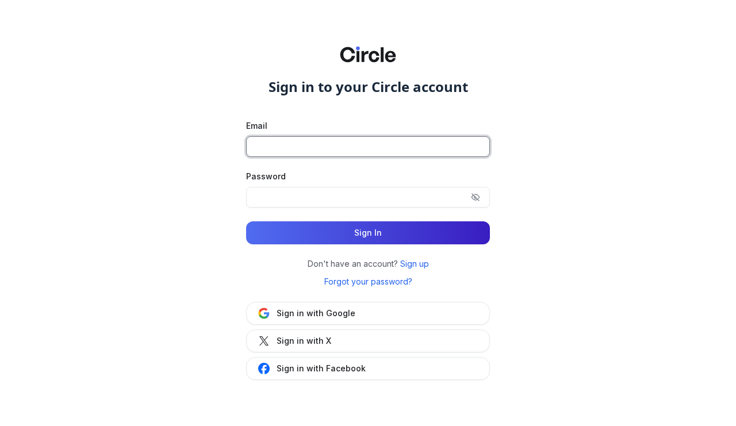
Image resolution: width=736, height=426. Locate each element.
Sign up (414, 263)
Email (256, 126)
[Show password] (475, 197)
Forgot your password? (368, 281)
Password (266, 176)
